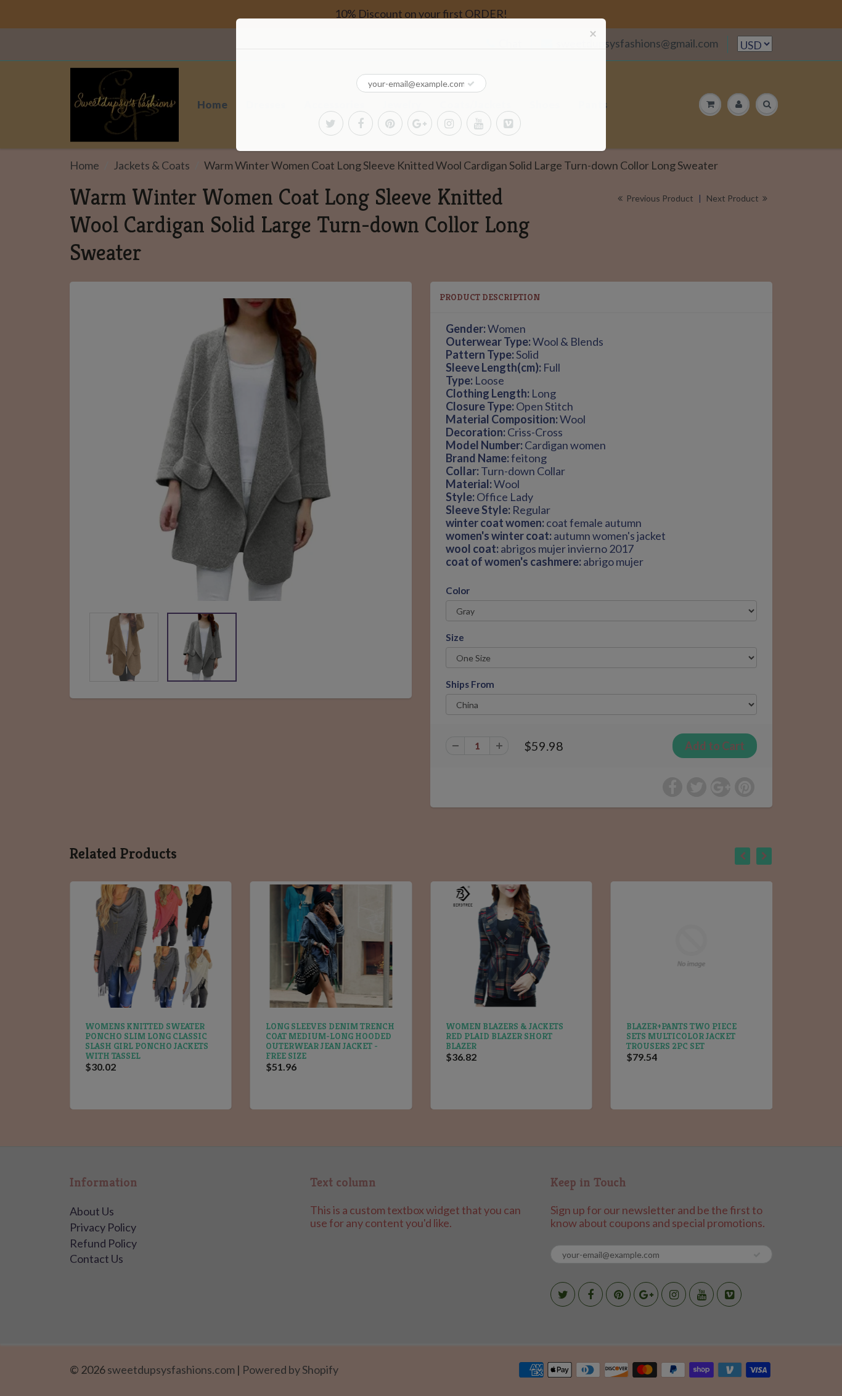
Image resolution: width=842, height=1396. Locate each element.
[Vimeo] (508, 123)
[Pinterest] (390, 123)
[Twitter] (331, 123)
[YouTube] (479, 123)
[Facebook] (360, 123)
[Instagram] (449, 123)
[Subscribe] (471, 84)
